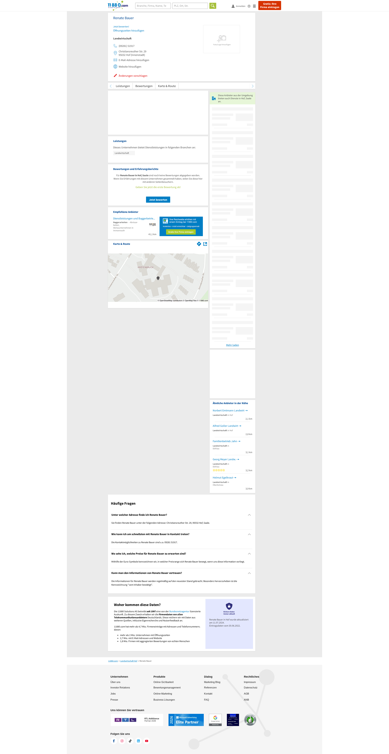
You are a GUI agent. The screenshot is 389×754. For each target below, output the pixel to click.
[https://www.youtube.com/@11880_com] (146, 741)
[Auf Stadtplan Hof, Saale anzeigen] (205, 243)
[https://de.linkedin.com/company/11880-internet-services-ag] (138, 741)
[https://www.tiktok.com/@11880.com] (130, 741)
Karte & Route (167, 86)
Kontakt (208, 693)
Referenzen (210, 687)
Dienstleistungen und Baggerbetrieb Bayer (134, 218)
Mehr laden (232, 345)
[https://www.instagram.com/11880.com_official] (122, 741)
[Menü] (255, 5)
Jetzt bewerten (158, 199)
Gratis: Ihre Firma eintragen (269, 5)
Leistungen (123, 86)
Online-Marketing (162, 693)
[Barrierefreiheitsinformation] (250, 5)
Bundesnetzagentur (179, 611)
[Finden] (212, 6)
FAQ (206, 699)
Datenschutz (250, 687)
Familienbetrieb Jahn (225, 441)
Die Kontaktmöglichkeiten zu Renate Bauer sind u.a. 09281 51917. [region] (144, 542)
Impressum (250, 682)
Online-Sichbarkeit (163, 682)
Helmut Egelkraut (223, 477)
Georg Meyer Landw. (224, 459)
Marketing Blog (212, 682)
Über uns (115, 682)
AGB (246, 693)
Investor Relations (120, 687)
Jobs (113, 693)
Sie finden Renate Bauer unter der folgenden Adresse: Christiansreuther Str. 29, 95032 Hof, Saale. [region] (160, 522)
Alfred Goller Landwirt (225, 426)
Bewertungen (144, 86)
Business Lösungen (164, 699)
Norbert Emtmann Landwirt (228, 410)
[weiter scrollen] (252, 86)
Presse (114, 699)
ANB (246, 699)
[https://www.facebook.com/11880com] (113, 741)
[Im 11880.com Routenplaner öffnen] (199, 243)
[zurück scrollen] (110, 86)
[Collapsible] (249, 514)
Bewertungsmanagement (167, 687)
